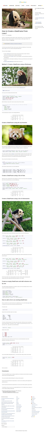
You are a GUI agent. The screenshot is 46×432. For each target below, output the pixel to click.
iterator (13, 153)
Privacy (17, 399)
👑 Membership (11, 5)
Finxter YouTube (18, 411)
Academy (17, 403)
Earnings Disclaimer (19, 406)
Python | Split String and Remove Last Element (9, 391)
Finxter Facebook (18, 410)
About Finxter (33, 406)
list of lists (30, 178)
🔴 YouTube (5, 5)
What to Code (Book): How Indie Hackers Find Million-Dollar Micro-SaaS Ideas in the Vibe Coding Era (7, 403)
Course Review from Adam (35, 412)
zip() (12, 56)
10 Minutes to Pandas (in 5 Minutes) (16, 43)
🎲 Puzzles (27, 5)
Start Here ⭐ (40, 5)
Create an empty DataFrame (8, 61)
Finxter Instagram (18, 407)
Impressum (17, 398)
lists (5, 48)
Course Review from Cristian (36, 411)
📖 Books (22, 5)
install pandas (21, 87)
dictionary (8, 53)
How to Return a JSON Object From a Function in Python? (11, 392)
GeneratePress (29, 430)
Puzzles (17, 402)
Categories (2, 425)
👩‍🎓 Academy (17, 5)
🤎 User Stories (33, 5)
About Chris (33, 415)
